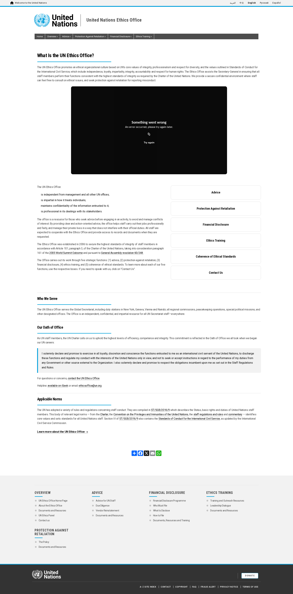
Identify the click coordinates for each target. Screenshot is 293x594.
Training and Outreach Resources (227, 500)
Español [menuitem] (276, 3)
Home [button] (40, 36)
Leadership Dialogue (220, 505)
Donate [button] (250, 575)
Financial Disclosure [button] (120, 36)
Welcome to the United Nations (31, 3)
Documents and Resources (52, 510)
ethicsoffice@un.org (90, 385)
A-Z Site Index (148, 587)
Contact (166, 587)
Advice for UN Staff (105, 500)
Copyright (181, 587)
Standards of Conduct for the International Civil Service (189, 418)
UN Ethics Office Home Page (53, 500)
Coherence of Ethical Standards (216, 256)
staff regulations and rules (208, 414)
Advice (215, 192)
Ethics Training (215, 240)
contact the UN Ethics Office (84, 378)
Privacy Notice (229, 587)
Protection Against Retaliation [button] (90, 36)
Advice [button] (66, 36)
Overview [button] (52, 36)
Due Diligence (102, 505)
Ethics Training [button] (144, 36)
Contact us (44, 520)
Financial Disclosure (216, 224)
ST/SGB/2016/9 (160, 410)
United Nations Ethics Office (114, 20)
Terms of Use (250, 587)
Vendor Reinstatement (107, 510)
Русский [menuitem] (264, 3)
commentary (235, 414)
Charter (104, 414)
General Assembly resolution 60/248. (122, 252)
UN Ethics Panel (46, 515)
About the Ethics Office (50, 505)
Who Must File (160, 505)
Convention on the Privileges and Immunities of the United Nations (150, 414)
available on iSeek (58, 385)
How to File (158, 515)
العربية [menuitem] (233, 3)
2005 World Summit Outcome (66, 252)
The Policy (44, 542)
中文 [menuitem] (242, 3)
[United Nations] (57, 20)
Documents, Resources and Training (171, 520)
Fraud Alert (208, 587)
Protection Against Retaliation (216, 208)
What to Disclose (161, 510)
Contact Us (216, 272)
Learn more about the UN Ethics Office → (62, 431)
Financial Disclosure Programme (169, 500)
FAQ (194, 587)
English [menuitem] (252, 3)
